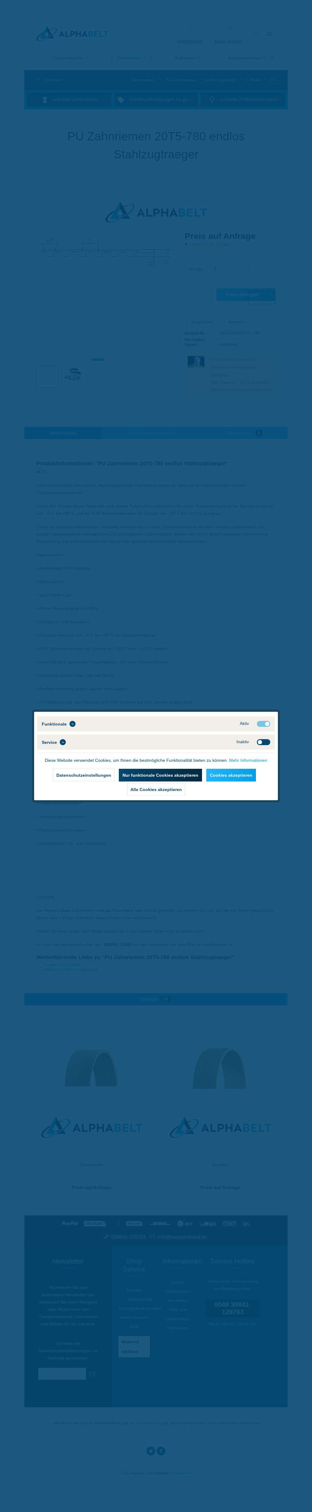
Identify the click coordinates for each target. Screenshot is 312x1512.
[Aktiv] (263, 724)
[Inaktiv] (263, 742)
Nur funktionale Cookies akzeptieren (160, 775)
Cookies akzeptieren (231, 775)
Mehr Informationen (248, 760)
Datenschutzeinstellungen (83, 775)
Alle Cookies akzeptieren (156, 789)
